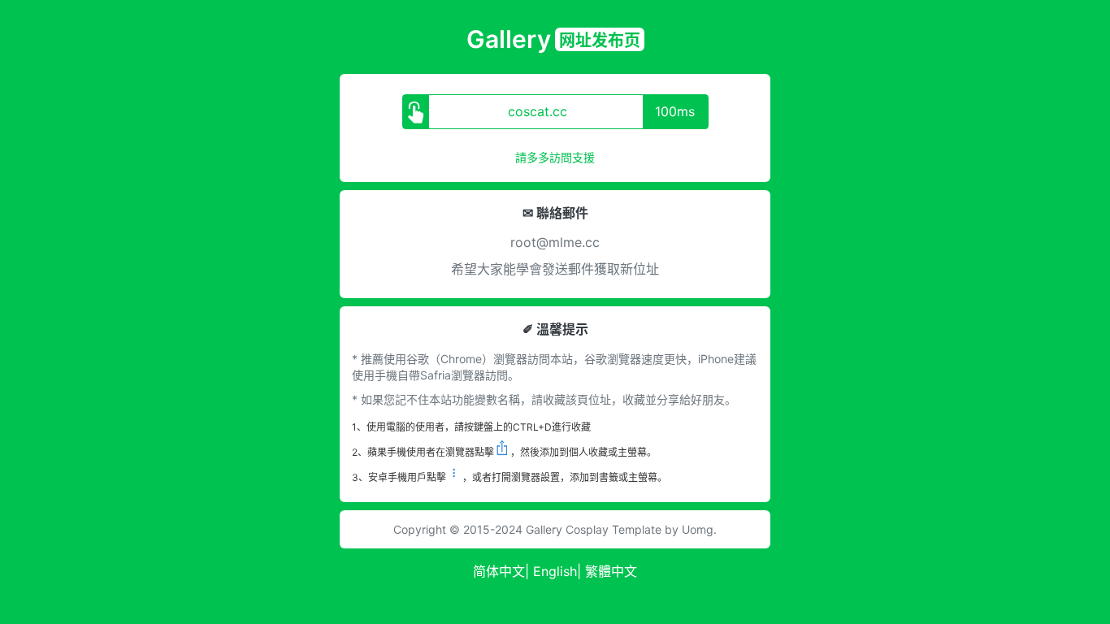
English (555, 571)
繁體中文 (611, 571)
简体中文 (499, 571)
